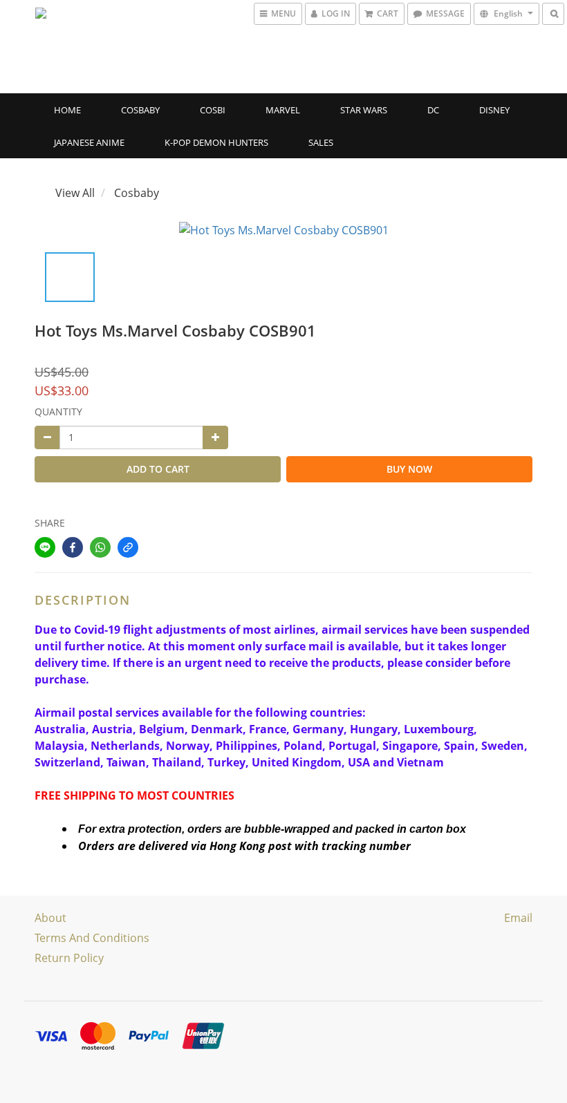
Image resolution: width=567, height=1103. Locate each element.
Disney (494, 110)
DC (433, 110)
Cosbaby (140, 110)
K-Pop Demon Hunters (216, 142)
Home (67, 110)
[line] (45, 547)
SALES (320, 142)
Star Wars (363, 110)
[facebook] (72, 547)
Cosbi (212, 110)
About (50, 917)
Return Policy (69, 957)
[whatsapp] (100, 547)
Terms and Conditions (92, 937)
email (518, 917)
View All (75, 192)
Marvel (283, 110)
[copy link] (128, 547)
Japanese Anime (89, 142)
